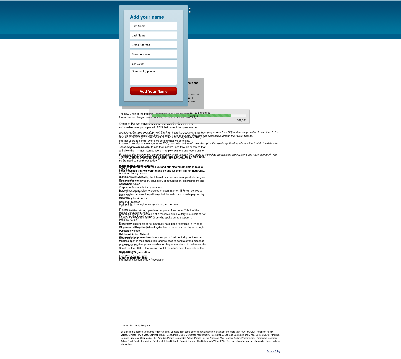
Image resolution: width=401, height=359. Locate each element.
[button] (153, 92)
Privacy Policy (273, 351)
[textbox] (153, 26)
